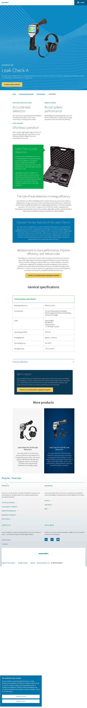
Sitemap (32, 563)
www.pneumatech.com (43, 563)
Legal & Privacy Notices (8, 563)
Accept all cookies (21, 696)
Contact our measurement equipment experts (43, 275)
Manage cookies (22, 563)
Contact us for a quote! (12, 84)
